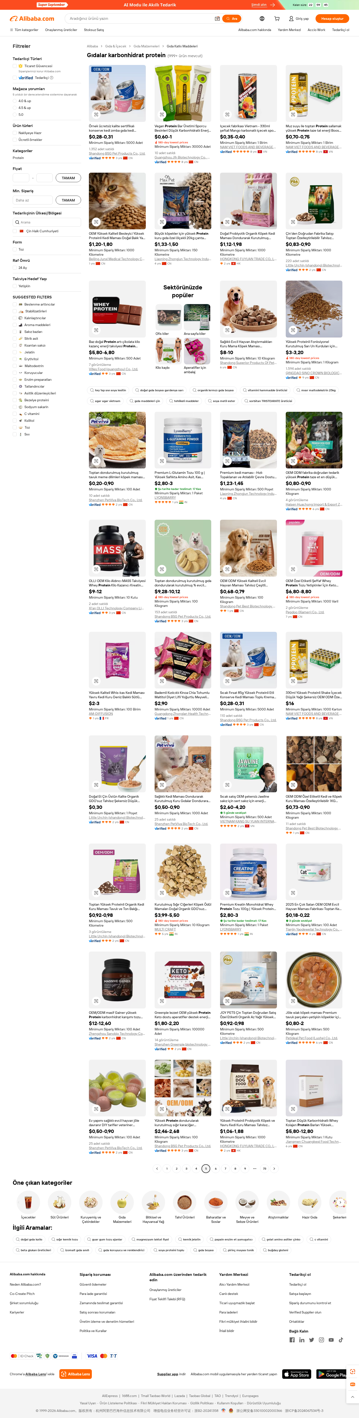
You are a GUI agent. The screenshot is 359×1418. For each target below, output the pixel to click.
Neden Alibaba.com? (25, 1284)
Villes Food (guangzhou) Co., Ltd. (113, 369)
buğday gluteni (278, 1250)
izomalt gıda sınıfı (77, 1250)
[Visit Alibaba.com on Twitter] (312, 1340)
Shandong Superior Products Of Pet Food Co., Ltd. (248, 363)
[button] (217, 18)
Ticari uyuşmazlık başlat (237, 1303)
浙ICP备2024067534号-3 (304, 1411)
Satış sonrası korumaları (97, 1312)
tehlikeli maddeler (186, 401)
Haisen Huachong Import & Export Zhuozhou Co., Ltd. (314, 504)
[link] (352, 1371)
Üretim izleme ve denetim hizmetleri (107, 1321)
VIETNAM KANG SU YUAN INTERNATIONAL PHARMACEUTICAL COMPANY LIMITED (248, 821)
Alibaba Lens (35, 1374)
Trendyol (231, 1396)
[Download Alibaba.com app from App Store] (296, 1374)
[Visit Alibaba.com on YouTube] (331, 1340)
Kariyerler (17, 1312)
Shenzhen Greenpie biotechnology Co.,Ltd (183, 1044)
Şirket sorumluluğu (24, 1303)
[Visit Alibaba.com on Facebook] (292, 1340)
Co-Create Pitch (22, 1294)
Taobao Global (199, 1396)
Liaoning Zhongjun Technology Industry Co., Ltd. (183, 259)
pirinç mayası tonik (241, 1250)
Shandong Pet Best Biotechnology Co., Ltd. (248, 606)
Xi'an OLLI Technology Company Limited (117, 608)
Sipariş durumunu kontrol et (310, 1303)
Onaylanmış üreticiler (165, 1290)
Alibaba (92, 46)
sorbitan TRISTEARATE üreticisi (270, 401)
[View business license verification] (223, 1410)
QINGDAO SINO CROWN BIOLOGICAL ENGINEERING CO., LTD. (314, 373)
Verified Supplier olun (305, 1312)
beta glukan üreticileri (36, 1250)
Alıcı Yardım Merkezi (234, 1284)
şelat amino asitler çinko (283, 1239)
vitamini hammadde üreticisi (267, 390)
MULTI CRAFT (165, 929)
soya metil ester (224, 401)
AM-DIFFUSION (101, 714)
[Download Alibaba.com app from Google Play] (332, 1374)
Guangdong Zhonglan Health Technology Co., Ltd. (183, 714)
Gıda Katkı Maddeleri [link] (182, 46)
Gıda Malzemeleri (146, 46)
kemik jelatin (192, 1239)
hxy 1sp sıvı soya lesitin (110, 390)
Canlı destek (228, 1294)
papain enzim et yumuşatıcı (234, 1239)
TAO (217, 1396)
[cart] (278, 19)
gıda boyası (206, 1250)
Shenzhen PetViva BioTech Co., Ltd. (115, 500)
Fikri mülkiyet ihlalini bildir (238, 1321)
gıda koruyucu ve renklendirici (123, 1250)
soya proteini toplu (171, 1250)
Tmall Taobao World (155, 1396)
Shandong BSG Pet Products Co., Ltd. (117, 153)
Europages (250, 1396)
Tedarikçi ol (297, 1284)
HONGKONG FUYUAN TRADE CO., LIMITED (248, 259)
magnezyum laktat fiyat (153, 1239)
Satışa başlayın (300, 1294)
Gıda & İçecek (115, 46)
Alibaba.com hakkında (27, 1274)
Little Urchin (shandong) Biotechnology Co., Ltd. (314, 265)
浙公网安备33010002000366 (259, 1411)
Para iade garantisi (93, 1294)
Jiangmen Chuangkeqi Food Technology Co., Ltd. (314, 1141)
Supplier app (167, 1374)
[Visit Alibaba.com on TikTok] (341, 1340)
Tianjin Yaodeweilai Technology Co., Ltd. (314, 929)
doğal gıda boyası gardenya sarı (161, 390)
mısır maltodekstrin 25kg (318, 390)
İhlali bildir (226, 1331)
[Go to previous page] (157, 1168)
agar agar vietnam (107, 401)
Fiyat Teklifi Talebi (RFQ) (167, 1299)
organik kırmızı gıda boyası (216, 390)
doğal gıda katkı (31, 1239)
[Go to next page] (274, 1168)
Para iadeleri (228, 1312)
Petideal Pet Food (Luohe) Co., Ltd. (312, 1038)
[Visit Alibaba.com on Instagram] (321, 1340)
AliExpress (110, 1396)
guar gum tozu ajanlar (107, 1239)
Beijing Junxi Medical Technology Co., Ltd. (117, 259)
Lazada (179, 1396)
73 (264, 1168)
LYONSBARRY (165, 497)
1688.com (129, 1396)
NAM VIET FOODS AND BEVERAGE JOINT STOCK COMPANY (248, 147)
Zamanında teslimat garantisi (101, 1303)
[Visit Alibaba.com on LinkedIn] (302, 1340)
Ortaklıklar (296, 1321)
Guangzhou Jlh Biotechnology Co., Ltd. (183, 157)
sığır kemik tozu (67, 1239)
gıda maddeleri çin (147, 401)
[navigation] (47, 608)
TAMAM (68, 178)
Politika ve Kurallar (93, 1331)
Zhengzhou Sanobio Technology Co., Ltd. (117, 1034)
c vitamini (321, 1239)
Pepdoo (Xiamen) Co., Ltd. (305, 612)
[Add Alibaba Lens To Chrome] (75, 1374)
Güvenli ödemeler (93, 1284)
